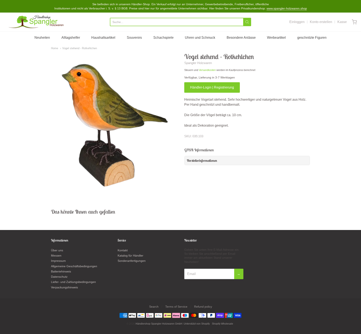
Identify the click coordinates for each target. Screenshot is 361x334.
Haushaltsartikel (103, 37)
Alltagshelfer (70, 37)
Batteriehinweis (61, 271)
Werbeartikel (276, 37)
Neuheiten (42, 37)
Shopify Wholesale (222, 323)
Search (154, 306)
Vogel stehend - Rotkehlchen (79, 48)
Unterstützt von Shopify (197, 323)
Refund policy (203, 306)
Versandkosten (207, 70)
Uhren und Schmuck (200, 37)
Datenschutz (59, 276)
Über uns (57, 250)
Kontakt (123, 250)
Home (54, 48)
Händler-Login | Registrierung (212, 87)
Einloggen (297, 22)
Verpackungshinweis (64, 287)
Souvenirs (134, 37)
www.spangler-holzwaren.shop (287, 8)
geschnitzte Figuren (312, 37)
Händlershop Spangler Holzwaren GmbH (159, 323)
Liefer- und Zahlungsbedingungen (73, 282)
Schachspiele (163, 37)
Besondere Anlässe (241, 37)
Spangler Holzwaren (198, 63)
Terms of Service (176, 306)
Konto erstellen (321, 22)
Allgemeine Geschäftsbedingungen (74, 266)
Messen (56, 255)
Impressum (58, 260)
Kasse (342, 22)
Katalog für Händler (130, 255)
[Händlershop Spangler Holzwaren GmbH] (36, 22)
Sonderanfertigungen (132, 260)
